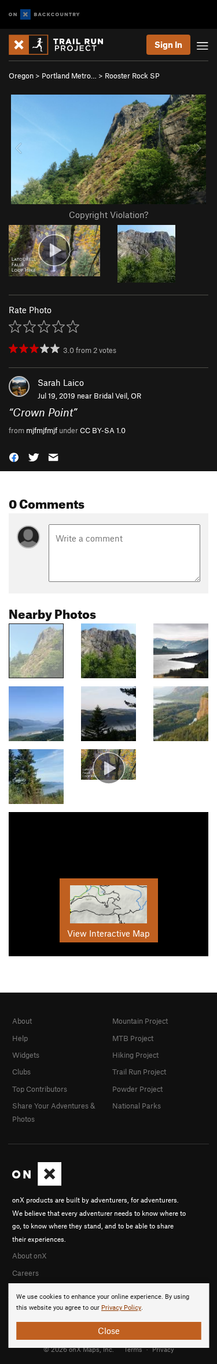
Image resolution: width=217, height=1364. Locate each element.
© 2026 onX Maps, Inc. (78, 1349)
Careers (25, 1272)
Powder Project (137, 1089)
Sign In (168, 44)
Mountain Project (140, 1020)
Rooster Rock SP (132, 75)
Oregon (21, 75)
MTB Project (132, 1038)
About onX (29, 1255)
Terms (133, 1349)
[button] (14, 456)
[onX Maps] (36, 1183)
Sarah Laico (61, 382)
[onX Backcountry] (44, 15)
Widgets (25, 1054)
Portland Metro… (69, 75)
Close (109, 1330)
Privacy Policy (121, 1308)
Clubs (21, 1071)
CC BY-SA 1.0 (103, 430)
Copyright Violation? (108, 214)
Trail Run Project (139, 1071)
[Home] (62, 45)
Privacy (163, 1349)
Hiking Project (135, 1054)
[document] (108, 1315)
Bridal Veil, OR (117, 395)
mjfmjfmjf (41, 430)
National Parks (136, 1105)
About (22, 1020)
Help (20, 1038)
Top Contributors (39, 1089)
